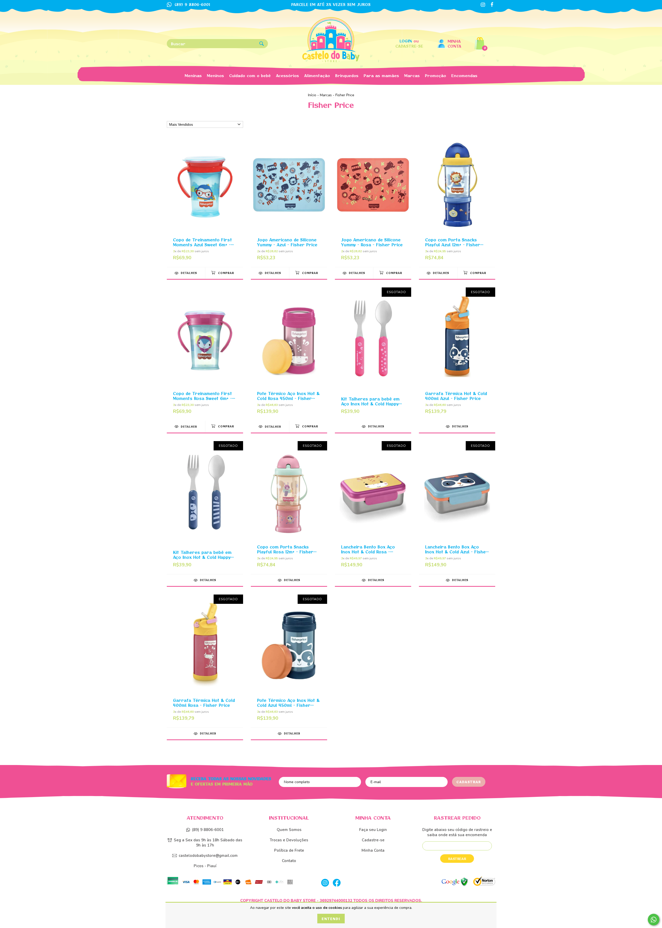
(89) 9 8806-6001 (208, 829)
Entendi (331, 918)
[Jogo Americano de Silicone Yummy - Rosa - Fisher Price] (373, 200)
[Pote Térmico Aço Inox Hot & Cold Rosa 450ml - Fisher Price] (289, 353)
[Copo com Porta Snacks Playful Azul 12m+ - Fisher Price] (457, 200)
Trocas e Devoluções (289, 840)
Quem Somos (289, 829)
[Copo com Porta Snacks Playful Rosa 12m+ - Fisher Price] (289, 507)
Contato (289, 860)
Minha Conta (454, 44)
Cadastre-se (373, 840)
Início (312, 95)
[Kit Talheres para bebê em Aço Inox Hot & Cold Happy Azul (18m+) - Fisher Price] (205, 507)
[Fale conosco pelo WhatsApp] (653, 919)
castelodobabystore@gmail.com (208, 855)
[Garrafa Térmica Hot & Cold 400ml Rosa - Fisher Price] (205, 661)
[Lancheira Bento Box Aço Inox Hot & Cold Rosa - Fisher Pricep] (373, 507)
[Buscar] (261, 44)
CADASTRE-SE (409, 46)
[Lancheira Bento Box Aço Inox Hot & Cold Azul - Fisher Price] (457, 507)
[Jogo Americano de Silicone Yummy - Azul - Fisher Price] (289, 200)
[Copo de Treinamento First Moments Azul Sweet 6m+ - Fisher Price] (205, 200)
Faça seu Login (373, 829)
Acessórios (287, 75)
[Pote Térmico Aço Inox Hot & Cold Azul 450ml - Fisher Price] (289, 661)
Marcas (412, 75)
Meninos (215, 75)
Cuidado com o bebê (250, 75)
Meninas (193, 75)
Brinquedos (346, 75)
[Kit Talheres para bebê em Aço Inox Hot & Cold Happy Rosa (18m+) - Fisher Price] (373, 353)
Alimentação (317, 75)
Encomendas (464, 75)
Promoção (435, 75)
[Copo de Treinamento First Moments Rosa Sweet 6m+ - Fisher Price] (205, 353)
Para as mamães (381, 75)
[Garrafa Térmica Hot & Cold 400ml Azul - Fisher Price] (457, 353)
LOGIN (406, 40)
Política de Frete (289, 850)
